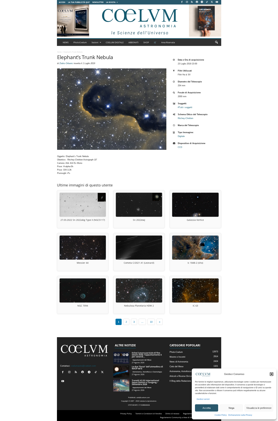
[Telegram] (202, 2)
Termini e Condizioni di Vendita (148, 413)
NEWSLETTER (97, 2)
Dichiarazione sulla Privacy (240, 415)
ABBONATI (133, 42)
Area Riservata (168, 42)
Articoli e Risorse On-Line (181, 376)
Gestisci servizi (203, 399)
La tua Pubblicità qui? (79, 2)
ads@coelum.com (143, 397)
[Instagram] (187, 2)
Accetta (207, 408)
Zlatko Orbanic (66, 63)
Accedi (62, 2)
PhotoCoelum (80, 42)
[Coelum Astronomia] (139, 20)
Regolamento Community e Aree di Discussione (179, 417)
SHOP (146, 42)
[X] (212, 2)
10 (151, 321)
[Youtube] (217, 2)
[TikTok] (207, 2)
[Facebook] (182, 2)
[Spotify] (197, 2)
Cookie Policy (221, 415)
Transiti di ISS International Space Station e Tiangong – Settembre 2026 (145, 382)
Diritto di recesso (172, 413)
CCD (180, 147)
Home (59, 52)
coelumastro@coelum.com (83, 366)
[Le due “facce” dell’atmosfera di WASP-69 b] (121, 372)
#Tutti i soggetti (185, 107)
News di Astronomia (179, 361)
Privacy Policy (126, 413)
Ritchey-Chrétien (185, 118)
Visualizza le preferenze (258, 408)
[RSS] (192, 2)
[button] (271, 374)
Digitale (181, 136)
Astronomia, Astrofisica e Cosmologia (147, 372)
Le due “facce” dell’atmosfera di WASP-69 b (147, 367)
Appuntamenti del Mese (142, 360)
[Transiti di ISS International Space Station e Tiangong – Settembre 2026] (121, 385)
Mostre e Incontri (177, 357)
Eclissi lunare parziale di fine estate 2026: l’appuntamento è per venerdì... (147, 354)
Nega (231, 408)
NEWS (66, 42)
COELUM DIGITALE (115, 42)
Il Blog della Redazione (180, 381)
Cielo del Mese (176, 366)
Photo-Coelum (176, 352)
